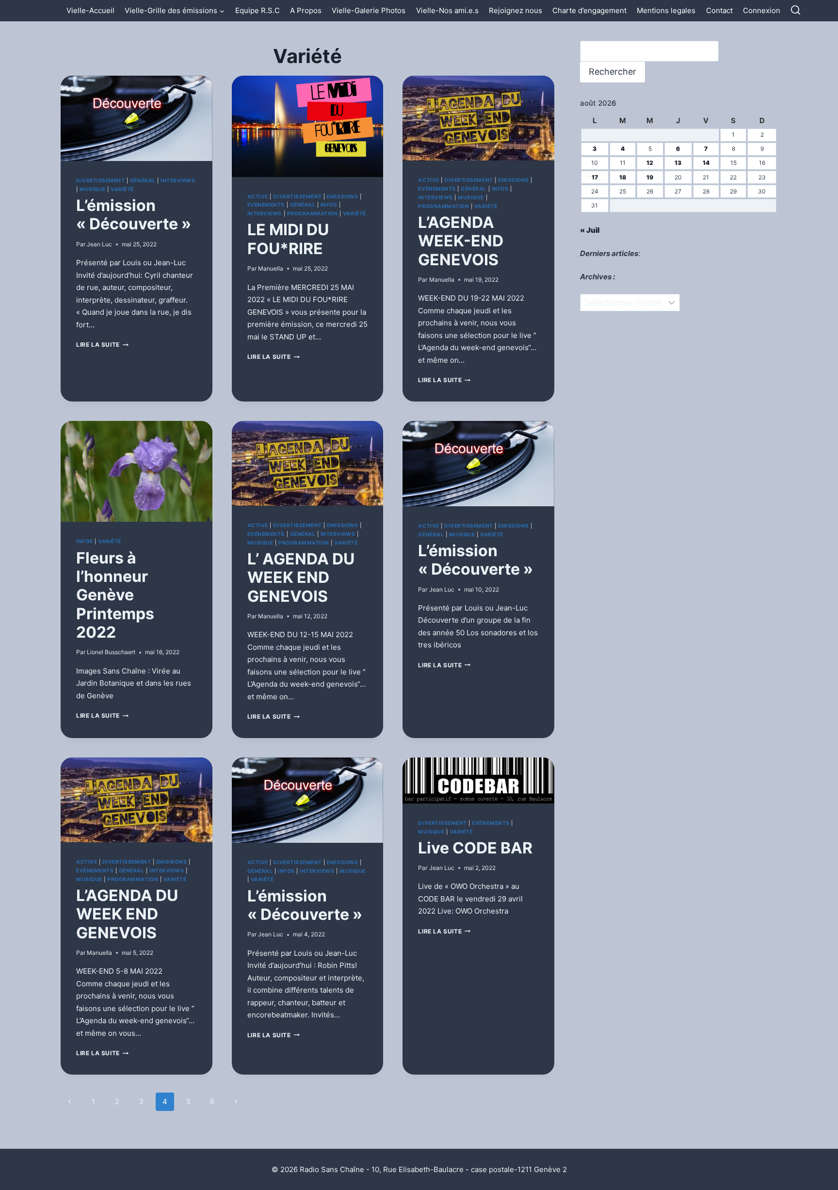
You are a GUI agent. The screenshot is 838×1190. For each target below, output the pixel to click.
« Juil (589, 230)
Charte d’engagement (589, 10)
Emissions (342, 196)
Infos (329, 205)
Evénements (266, 205)
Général (143, 180)
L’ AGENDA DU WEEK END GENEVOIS (301, 577)
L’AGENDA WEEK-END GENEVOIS (460, 241)
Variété (122, 189)
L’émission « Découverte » (133, 214)
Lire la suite (102, 344)
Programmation (312, 213)
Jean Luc (99, 244)
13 (678, 162)
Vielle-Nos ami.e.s (447, 10)
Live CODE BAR (475, 847)
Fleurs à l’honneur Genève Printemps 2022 (115, 595)
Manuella (270, 268)
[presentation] (136, 118)
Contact (719, 10)
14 (706, 162)
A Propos (306, 10)
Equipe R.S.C (257, 10)
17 (595, 177)
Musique (93, 189)
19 (649, 177)
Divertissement (100, 180)
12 (649, 162)
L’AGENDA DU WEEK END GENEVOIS (127, 914)
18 (622, 177)
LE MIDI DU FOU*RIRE (288, 238)
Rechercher (612, 71)
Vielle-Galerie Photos (368, 10)
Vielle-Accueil (90, 10)
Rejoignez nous (515, 10)
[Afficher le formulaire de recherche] (796, 10)
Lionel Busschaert (111, 652)
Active (257, 196)
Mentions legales (666, 10)
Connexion (761, 10)
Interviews (178, 180)
